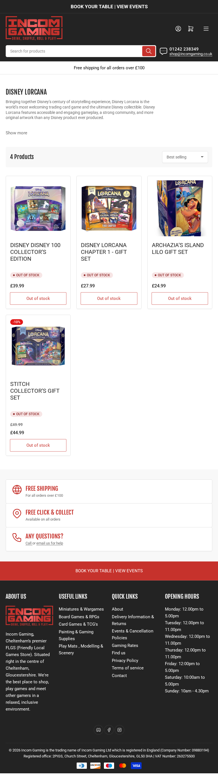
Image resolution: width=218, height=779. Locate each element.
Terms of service (128, 668)
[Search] (148, 51)
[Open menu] (206, 28)
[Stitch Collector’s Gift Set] (38, 347)
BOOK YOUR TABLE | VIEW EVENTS (109, 6)
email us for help (49, 543)
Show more (16, 132)
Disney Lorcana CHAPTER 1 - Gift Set (104, 252)
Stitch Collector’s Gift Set (35, 391)
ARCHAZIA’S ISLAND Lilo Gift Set (178, 248)
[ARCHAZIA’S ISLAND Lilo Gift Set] (180, 208)
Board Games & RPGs (79, 616)
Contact (119, 675)
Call (29, 543)
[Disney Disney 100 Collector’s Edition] (38, 208)
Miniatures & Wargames (81, 609)
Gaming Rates (125, 645)
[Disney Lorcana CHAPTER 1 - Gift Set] (109, 208)
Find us (118, 652)
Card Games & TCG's (78, 624)
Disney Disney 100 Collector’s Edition (35, 252)
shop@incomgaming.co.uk (190, 54)
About (117, 609)
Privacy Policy (125, 660)
